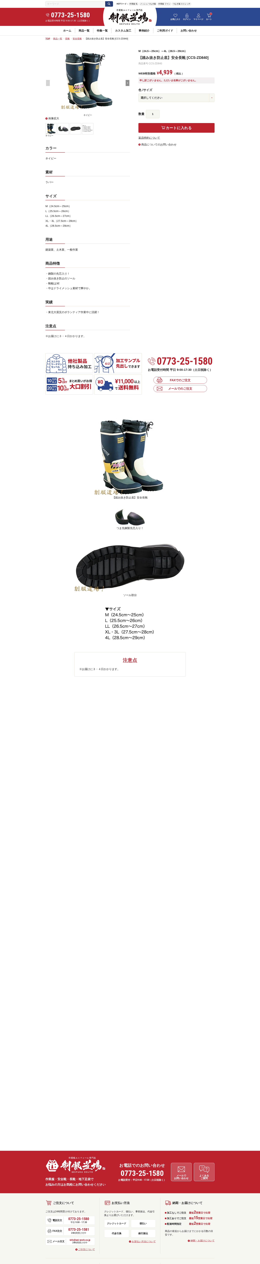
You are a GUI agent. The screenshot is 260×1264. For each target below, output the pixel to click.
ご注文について (86, 1249)
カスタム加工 (123, 30)
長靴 (67, 38)
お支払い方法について (144, 1241)
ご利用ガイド (165, 30)
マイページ (198, 19)
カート (209, 19)
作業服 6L (133, 4)
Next (127, 83)
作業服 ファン (164, 4)
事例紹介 (144, 30)
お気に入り (175, 19)
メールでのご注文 (180, 388)
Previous (48, 83)
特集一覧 (102, 30)
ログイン (187, 19)
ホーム (67, 30)
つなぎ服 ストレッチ (181, 4)
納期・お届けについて (202, 1240)
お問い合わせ (189, 30)
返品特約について (149, 137)
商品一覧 (84, 30)
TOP (47, 38)
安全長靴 (77, 38)
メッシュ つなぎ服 (148, 4)
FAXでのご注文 (180, 380)
